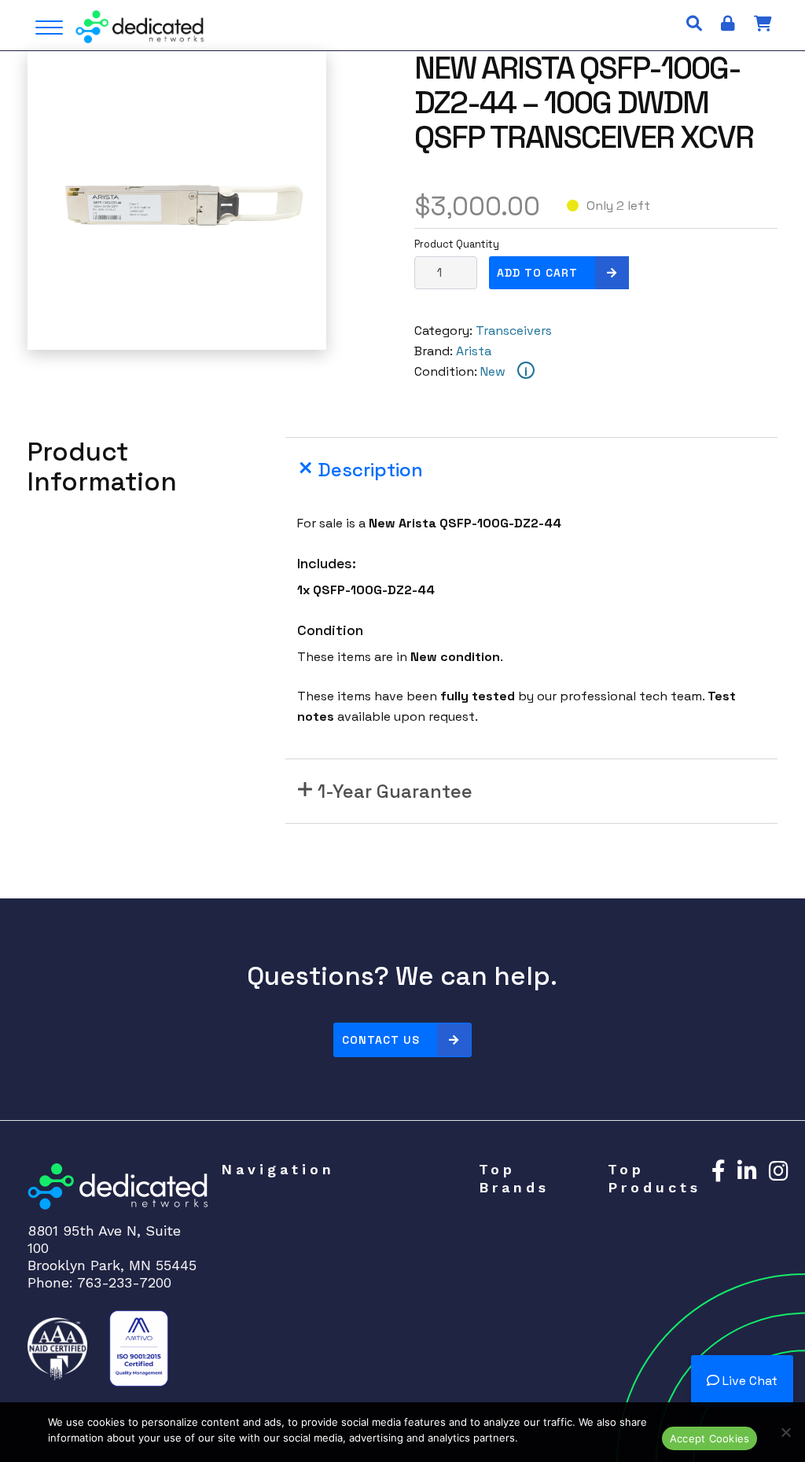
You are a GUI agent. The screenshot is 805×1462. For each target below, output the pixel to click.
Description (370, 469)
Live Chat (748, 1380)
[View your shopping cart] (762, 23)
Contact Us (381, 1040)
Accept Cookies (710, 1438)
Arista (473, 351)
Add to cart (537, 273)
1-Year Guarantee (395, 791)
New (492, 371)
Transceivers (514, 330)
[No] (785, 1432)
